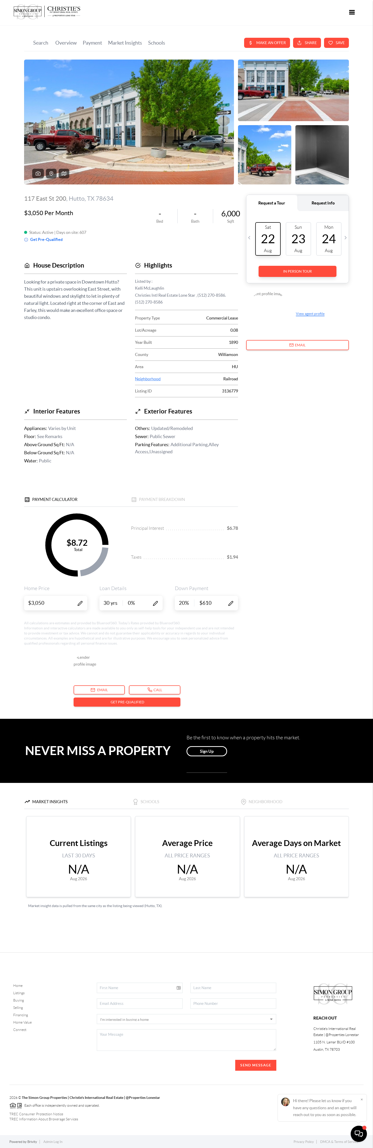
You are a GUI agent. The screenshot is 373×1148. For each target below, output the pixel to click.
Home (18, 986)
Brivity (32, 1142)
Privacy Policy (304, 1142)
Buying (18, 1000)
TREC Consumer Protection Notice (36, 1114)
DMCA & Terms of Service (339, 1142)
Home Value (22, 1022)
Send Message (255, 1065)
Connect (19, 1030)
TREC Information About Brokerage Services (43, 1119)
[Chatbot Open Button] (359, 1134)
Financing (20, 1015)
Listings (19, 993)
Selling (18, 1008)
